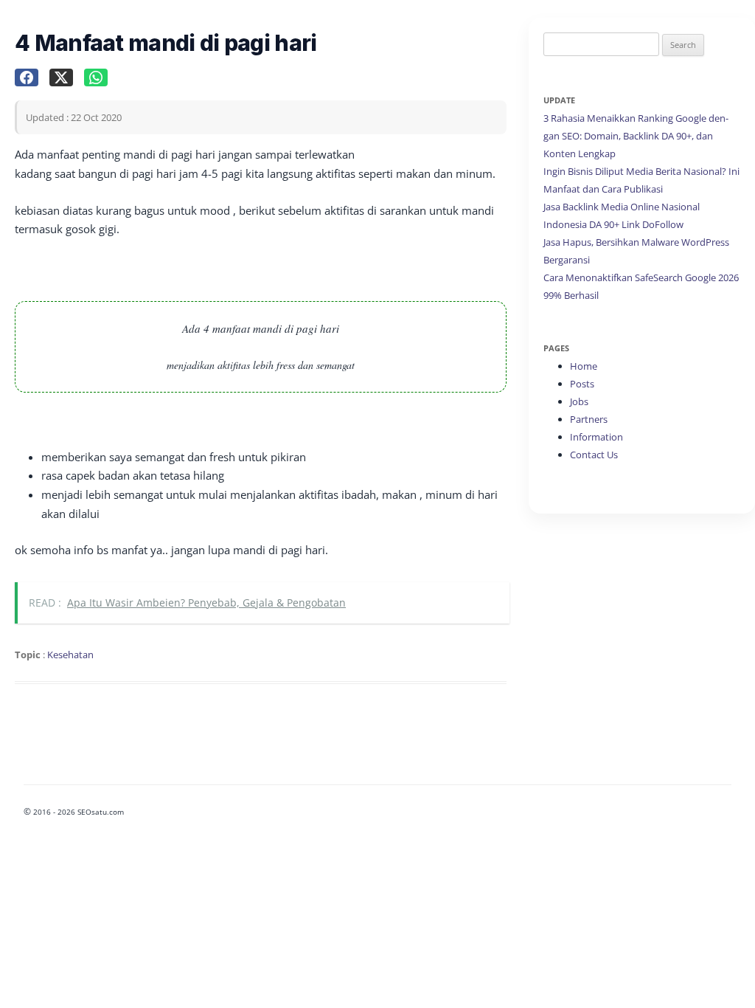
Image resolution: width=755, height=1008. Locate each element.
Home (583, 366)
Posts (582, 383)
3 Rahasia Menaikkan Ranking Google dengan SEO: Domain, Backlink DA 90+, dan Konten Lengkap (635, 135)
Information (596, 436)
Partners (589, 419)
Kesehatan (70, 654)
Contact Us (594, 454)
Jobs (579, 401)
